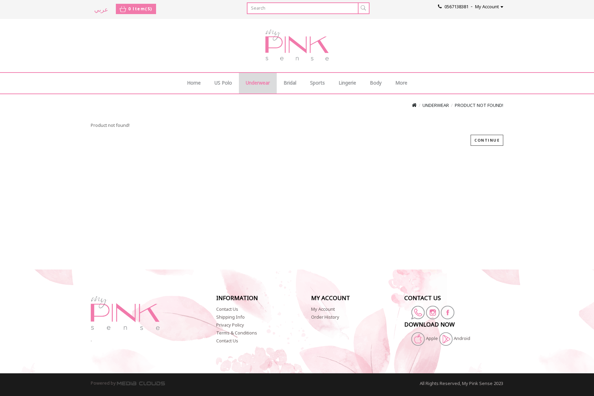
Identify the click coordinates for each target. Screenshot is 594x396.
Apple (432, 338)
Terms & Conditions (236, 333)
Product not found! (479, 105)
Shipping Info (230, 317)
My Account (323, 309)
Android (461, 338)
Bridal (290, 83)
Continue (486, 140)
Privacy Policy (230, 325)
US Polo (223, 83)
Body (376, 83)
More (401, 83)
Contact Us (227, 309)
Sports (317, 83)
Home (194, 83)
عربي (101, 9)
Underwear (258, 83)
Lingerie (347, 83)
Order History (325, 317)
